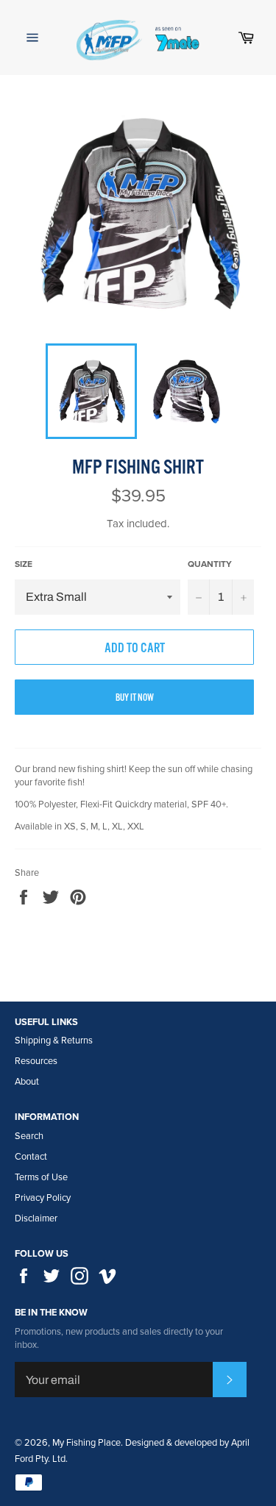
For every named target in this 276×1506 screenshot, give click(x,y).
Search (29, 1136)
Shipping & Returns (54, 1040)
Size (23, 564)
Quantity (210, 564)
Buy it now (135, 698)
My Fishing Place (86, 1443)
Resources (36, 1061)
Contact (31, 1157)
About (27, 1082)
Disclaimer (36, 1218)
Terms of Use (41, 1177)
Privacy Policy (43, 1198)
